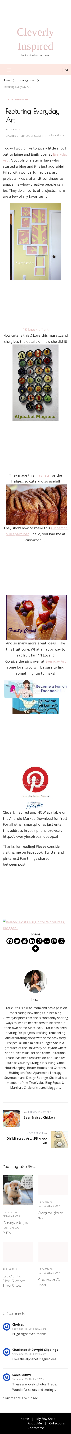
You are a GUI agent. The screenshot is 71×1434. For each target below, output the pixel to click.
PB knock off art (36, 329)
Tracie (12, 129)
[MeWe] (46, 941)
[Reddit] (24, 941)
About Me (35, 1423)
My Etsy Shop (45, 1419)
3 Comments (56, 135)
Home (24, 1419)
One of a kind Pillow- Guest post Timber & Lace (14, 1281)
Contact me (36, 1428)
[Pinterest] (39, 941)
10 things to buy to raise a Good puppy (15, 1227)
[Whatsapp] (61, 941)
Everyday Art (55, 661)
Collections (57, 1423)
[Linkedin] (32, 941)
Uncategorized (17, 99)
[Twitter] (17, 941)
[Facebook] (9, 941)
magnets (42, 475)
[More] (35, 948)
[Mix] (54, 941)
